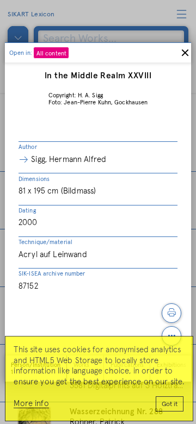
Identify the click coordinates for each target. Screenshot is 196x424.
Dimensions (34, 179)
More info (31, 404)
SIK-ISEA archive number (52, 274)
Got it (169, 404)
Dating (27, 211)
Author (28, 147)
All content (51, 54)
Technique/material (45, 242)
